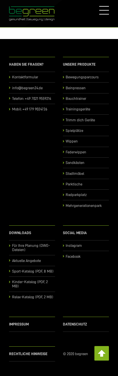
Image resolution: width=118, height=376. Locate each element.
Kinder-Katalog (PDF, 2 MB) (30, 284)
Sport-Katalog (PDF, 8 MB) (33, 271)
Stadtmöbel (75, 173)
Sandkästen (75, 163)
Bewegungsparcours (82, 77)
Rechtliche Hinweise (28, 354)
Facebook (73, 256)
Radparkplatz (76, 195)
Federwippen (76, 152)
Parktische (74, 184)
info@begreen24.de (27, 88)
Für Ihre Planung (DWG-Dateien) (31, 248)
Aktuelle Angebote (26, 261)
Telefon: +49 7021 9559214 (31, 98)
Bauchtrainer (76, 98)
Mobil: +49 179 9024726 (29, 109)
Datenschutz (75, 324)
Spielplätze (74, 130)
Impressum (19, 324)
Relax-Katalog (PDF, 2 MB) (32, 297)
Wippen (72, 141)
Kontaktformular (25, 77)
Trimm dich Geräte (80, 120)
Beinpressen (76, 88)
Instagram (74, 245)
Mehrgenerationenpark (84, 206)
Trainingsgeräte (78, 109)
